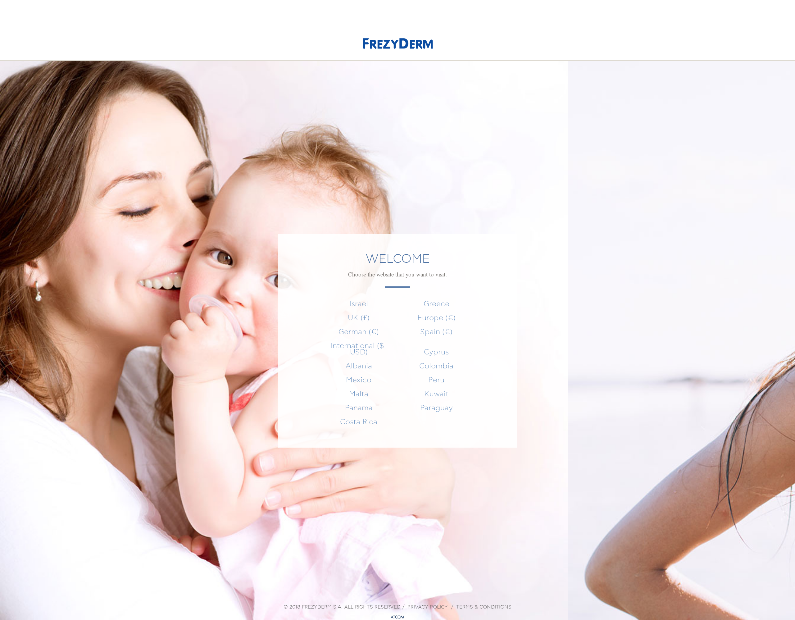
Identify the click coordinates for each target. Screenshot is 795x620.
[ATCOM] (397, 617)
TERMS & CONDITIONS (483, 607)
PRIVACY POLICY (427, 607)
